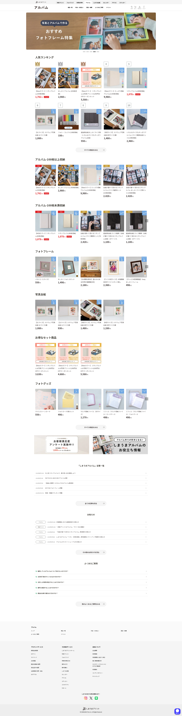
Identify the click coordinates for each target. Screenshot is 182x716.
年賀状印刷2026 (66, 661)
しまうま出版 (96, 2)
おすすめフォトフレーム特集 (53, 488)
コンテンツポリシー (98, 673)
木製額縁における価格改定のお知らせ (67, 522)
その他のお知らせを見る (91, 552)
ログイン (33, 654)
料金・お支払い (79, 7)
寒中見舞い (64, 667)
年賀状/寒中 (80, 2)
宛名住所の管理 (35, 667)
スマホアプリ (65, 684)
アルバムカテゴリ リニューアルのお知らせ (69, 542)
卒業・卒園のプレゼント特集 (53, 493)
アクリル (114, 2)
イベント (108, 7)
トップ (33, 631)
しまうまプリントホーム (68, 650)
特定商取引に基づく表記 (99, 657)
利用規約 (95, 669)
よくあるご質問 (99, 7)
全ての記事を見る (91, 503)
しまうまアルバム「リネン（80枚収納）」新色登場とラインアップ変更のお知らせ (80, 537)
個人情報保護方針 (97, 661)
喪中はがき (64, 664)
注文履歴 (33, 661)
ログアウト (34, 674)
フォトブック (70, 2)
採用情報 (95, 654)
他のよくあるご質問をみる (91, 604)
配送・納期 (89, 7)
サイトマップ (96, 676)
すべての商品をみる (91, 150)
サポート (64, 688)
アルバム (88, 2)
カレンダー (106, 2)
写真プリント (60, 2)
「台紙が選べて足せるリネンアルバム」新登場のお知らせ (73, 532)
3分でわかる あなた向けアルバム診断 (56, 478)
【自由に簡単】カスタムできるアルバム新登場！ (59, 483)
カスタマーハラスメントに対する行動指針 (99, 665)
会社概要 (95, 650)
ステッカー (122, 2)
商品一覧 (70, 7)
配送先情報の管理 (35, 664)
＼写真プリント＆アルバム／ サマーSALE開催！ (70, 527)
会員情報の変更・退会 (36, 671)
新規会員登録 (34, 650)
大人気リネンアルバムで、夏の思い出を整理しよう (60, 473)
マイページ (34, 657)
